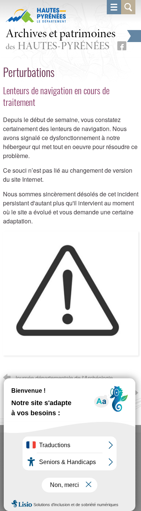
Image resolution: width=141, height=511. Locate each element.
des (60, 40)
